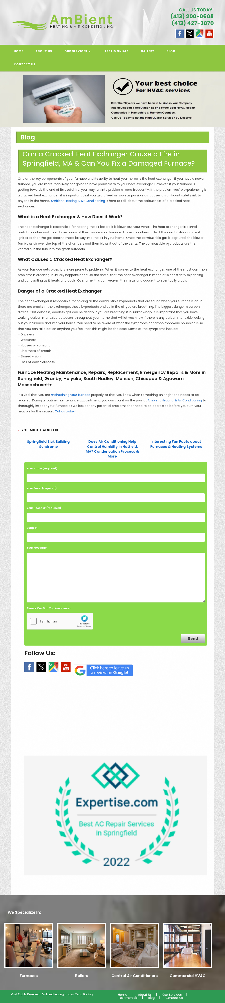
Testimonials (128, 998)
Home (122, 994)
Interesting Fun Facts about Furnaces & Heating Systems (176, 444)
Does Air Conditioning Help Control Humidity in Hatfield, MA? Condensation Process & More (112, 449)
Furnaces (29, 975)
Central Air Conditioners (134, 975)
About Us (145, 994)
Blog (151, 998)
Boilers (81, 975)
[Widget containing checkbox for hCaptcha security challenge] (60, 621)
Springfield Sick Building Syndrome (48, 444)
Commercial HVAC (187, 975)
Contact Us (174, 998)
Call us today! (65, 411)
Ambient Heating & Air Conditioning (78, 201)
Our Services (172, 994)
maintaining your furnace (70, 395)
